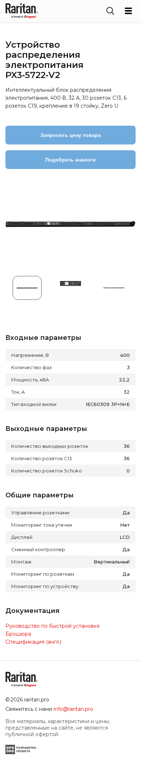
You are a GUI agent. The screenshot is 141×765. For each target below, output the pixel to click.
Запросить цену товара (70, 135)
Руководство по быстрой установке (52, 626)
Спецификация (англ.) (33, 642)
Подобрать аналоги (70, 160)
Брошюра (18, 634)
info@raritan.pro (73, 709)
